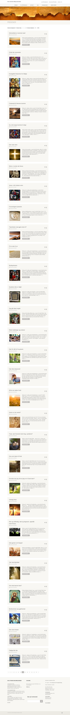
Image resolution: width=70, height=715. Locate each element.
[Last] (38, 672)
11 (16, 672)
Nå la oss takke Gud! (15, 390)
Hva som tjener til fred (15, 456)
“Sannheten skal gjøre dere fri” (18, 227)
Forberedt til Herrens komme (17, 103)
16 (27, 672)
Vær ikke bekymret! (14, 369)
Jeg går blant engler (14, 308)
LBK (37, 5)
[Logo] (16, 1)
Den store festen (14, 629)
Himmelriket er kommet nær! (17, 33)
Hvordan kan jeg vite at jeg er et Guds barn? (22, 478)
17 (29, 672)
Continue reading (25, 44)
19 (34, 672)
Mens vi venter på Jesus (16, 166)
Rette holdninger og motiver (17, 330)
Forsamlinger (44, 5)
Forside (16, 5)
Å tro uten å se (13, 246)
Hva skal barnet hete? (15, 585)
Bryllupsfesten (13, 265)
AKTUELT (32, 5)
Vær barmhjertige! (14, 562)
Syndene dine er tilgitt (15, 287)
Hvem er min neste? (15, 412)
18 (31, 672)
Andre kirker (53, 5)
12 (18, 672)
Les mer (8, 702)
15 (25, 672)
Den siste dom (13, 144)
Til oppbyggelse (23, 5)
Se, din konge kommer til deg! (17, 125)
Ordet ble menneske (15, 52)
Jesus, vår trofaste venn (16, 185)
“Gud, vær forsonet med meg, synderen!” (21, 434)
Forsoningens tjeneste (15, 206)
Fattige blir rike (13, 650)
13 (20, 672)
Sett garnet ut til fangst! (16, 543)
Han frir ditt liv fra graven (16, 349)
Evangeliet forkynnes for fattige (18, 74)
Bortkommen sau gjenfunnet (17, 609)
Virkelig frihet (13, 499)
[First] (8, 672)
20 (36, 672)
